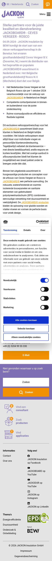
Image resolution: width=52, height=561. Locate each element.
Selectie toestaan (26, 328)
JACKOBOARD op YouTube (36, 473)
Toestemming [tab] (10, 230)
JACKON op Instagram (33, 496)
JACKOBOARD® (15, 97)
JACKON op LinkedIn (38, 506)
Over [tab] (42, 230)
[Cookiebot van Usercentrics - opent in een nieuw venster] (37, 222)
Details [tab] (27, 230)
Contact (47, 4)
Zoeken (35, 4)
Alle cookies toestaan (26, 320)
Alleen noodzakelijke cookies (26, 337)
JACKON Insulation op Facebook (37, 461)
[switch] (44, 289)
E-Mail (26, 355)
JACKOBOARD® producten (35, 202)
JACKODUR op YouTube (34, 484)
